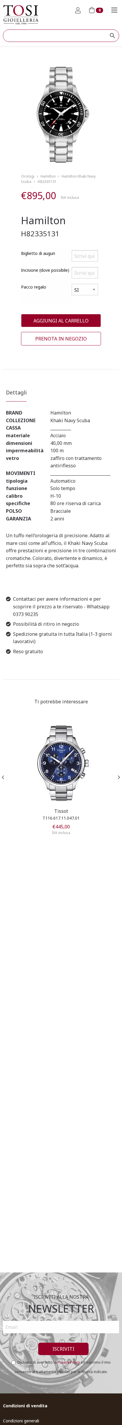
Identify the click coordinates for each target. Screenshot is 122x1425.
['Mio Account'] (78, 10)
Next (119, 777)
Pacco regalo (33, 287)
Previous (3, 777)
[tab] (16, 395)
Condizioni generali (21, 1421)
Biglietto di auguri (38, 253)
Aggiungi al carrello (61, 320)
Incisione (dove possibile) (45, 270)
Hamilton (48, 176)
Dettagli (16, 392)
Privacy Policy (68, 1362)
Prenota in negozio (61, 338)
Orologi (27, 176)
